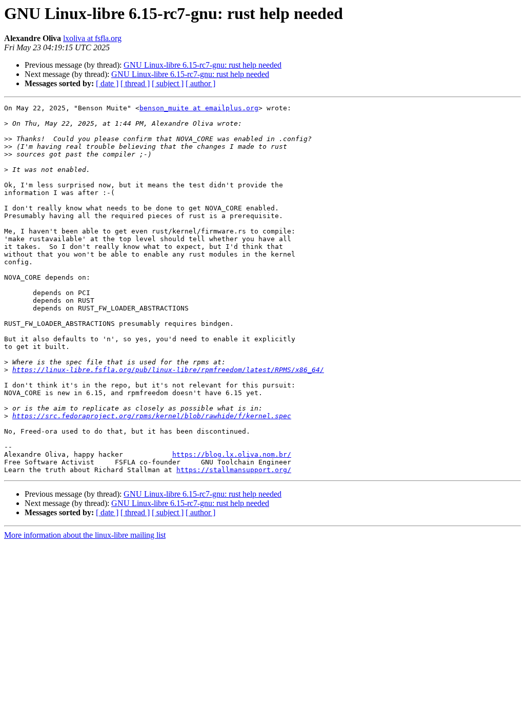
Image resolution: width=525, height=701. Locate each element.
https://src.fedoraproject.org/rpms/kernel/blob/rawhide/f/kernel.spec (151, 416)
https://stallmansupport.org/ (233, 470)
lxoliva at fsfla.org (92, 38)
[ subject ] (168, 83)
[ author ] (200, 83)
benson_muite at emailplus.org (198, 108)
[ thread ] (135, 83)
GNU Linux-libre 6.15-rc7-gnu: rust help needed (202, 65)
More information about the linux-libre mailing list (85, 535)
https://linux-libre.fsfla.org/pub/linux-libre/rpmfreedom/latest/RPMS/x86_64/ (168, 370)
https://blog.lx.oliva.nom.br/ (231, 454)
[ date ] (107, 83)
